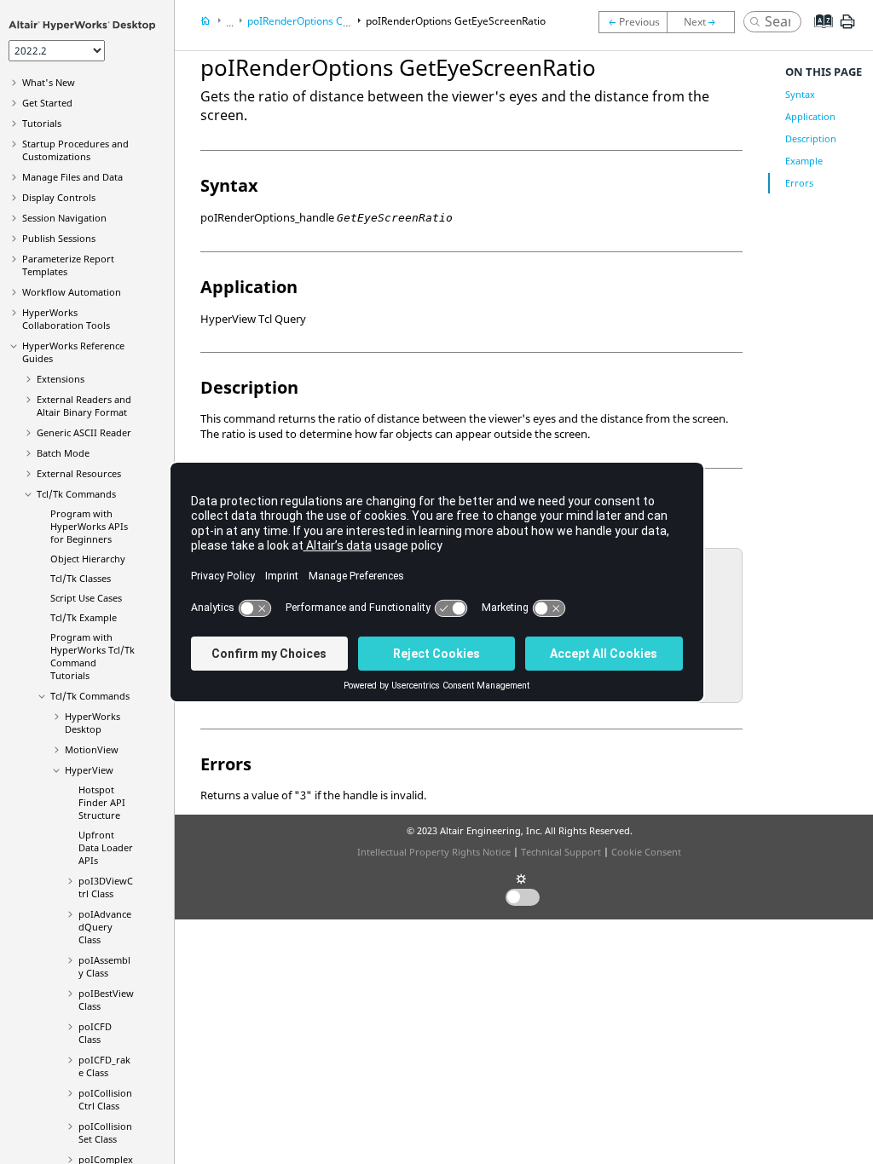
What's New (48, 82)
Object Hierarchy (87, 558)
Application (810, 116)
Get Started (47, 102)
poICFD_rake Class (104, 1066)
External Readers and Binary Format (84, 405)
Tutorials (41, 123)
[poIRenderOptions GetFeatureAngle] (705, 22)
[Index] (818, 34)
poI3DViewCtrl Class (105, 887)
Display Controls (58, 197)
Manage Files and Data (72, 176)
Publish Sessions (58, 238)
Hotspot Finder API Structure (101, 802)
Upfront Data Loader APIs (105, 847)
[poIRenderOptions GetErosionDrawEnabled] (632, 22)
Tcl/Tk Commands (76, 493)
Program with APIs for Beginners (89, 526)
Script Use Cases (86, 597)
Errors (799, 182)
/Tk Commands (90, 695)
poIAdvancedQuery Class (104, 927)
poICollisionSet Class (105, 1132)
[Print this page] (847, 28)
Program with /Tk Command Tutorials (92, 656)
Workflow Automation (71, 291)
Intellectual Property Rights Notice (434, 851)
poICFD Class (95, 1033)
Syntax (800, 94)
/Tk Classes (80, 578)
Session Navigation (64, 217)
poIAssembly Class (104, 966)
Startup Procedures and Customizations (75, 150)
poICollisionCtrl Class (105, 1099)
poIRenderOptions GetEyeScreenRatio (456, 21)
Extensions (60, 378)
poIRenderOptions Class (304, 21)
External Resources (79, 473)
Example (804, 160)
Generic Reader (84, 432)
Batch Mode (63, 453)
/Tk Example (83, 617)
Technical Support (561, 851)
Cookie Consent (646, 851)
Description (810, 138)
